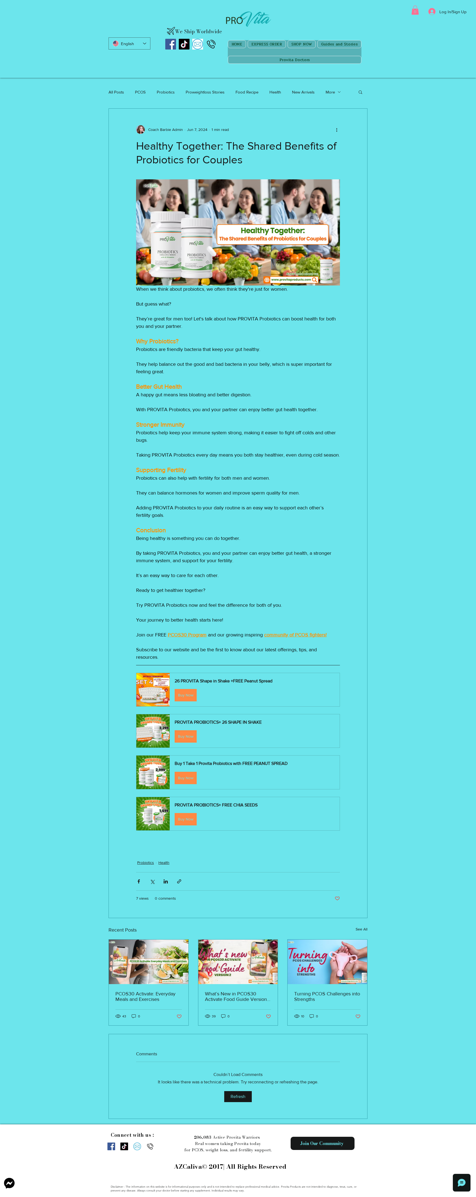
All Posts (116, 92)
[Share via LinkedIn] (165, 881)
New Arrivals (303, 92)
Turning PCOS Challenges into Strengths (327, 996)
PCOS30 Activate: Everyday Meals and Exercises (145, 996)
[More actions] (336, 129)
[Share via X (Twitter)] (152, 881)
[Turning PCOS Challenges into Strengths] (327, 962)
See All (361, 929)
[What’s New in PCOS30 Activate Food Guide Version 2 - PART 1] (238, 962)
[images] (197, 44)
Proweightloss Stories (205, 92)
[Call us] (211, 44)
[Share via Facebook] (138, 881)
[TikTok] (184, 44)
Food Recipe (247, 92)
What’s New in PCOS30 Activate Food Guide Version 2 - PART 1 (236, 996)
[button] (415, 10)
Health (275, 92)
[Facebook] (170, 44)
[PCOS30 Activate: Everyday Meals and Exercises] (148, 962)
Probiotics (166, 92)
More (330, 92)
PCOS (140, 92)
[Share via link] (179, 881)
